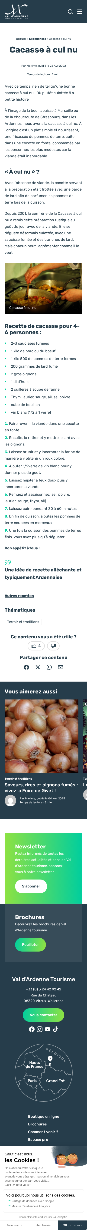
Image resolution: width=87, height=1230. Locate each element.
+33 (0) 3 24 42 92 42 (43, 989)
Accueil (21, 38)
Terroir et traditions (23, 622)
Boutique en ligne (43, 1116)
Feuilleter (30, 944)
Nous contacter (43, 1015)
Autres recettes (19, 596)
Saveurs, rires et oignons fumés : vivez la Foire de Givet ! (41, 787)
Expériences (37, 38)
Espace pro (38, 1139)
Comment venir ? (43, 1132)
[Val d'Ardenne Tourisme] (16, 11)
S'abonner (31, 886)
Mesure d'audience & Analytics (31, 1206)
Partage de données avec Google (33, 1201)
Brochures (37, 1124)
